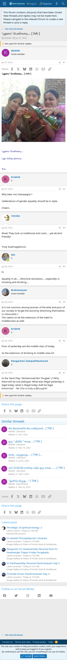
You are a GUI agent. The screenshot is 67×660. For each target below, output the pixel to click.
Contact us (7, 641)
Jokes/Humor (22, 484)
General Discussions (16, 533)
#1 (64, 62)
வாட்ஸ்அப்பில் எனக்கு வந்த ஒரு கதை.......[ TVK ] (36, 467)
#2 (64, 189)
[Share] (60, 62)
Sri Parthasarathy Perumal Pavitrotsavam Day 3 (33, 563)
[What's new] (57, 4)
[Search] (63, 4)
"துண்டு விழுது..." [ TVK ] (23, 481)
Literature (20, 431)
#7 (64, 372)
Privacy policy (39, 641)
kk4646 (7, 37)
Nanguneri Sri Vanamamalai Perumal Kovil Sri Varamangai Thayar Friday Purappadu (32, 550)
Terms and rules (22, 641)
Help (50, 641)
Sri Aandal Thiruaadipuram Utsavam (27, 538)
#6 (64, 340)
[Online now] (7, 260)
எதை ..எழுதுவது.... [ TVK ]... (25, 454)
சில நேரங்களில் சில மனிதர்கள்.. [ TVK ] (31, 428)
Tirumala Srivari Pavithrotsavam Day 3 (28, 573)
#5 (64, 302)
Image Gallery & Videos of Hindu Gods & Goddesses (32, 544)
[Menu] (4, 3)
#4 (64, 266)
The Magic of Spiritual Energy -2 (24, 527)
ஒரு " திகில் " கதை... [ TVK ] (25, 441)
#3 (64, 227)
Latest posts (9, 522)
